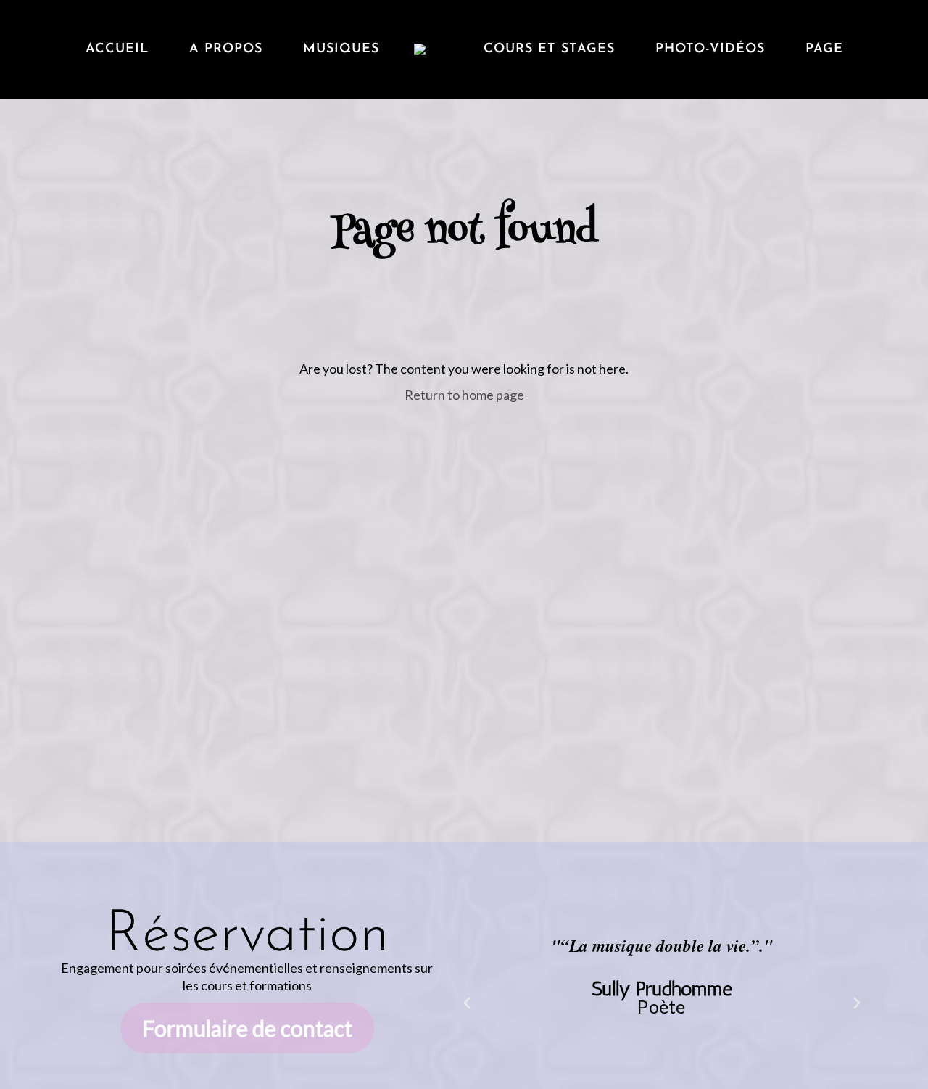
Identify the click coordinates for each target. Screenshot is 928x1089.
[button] (467, 1003)
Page (824, 49)
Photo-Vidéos (710, 49)
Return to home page (464, 395)
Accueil (117, 49)
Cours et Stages (549, 49)
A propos (225, 49)
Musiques (341, 49)
